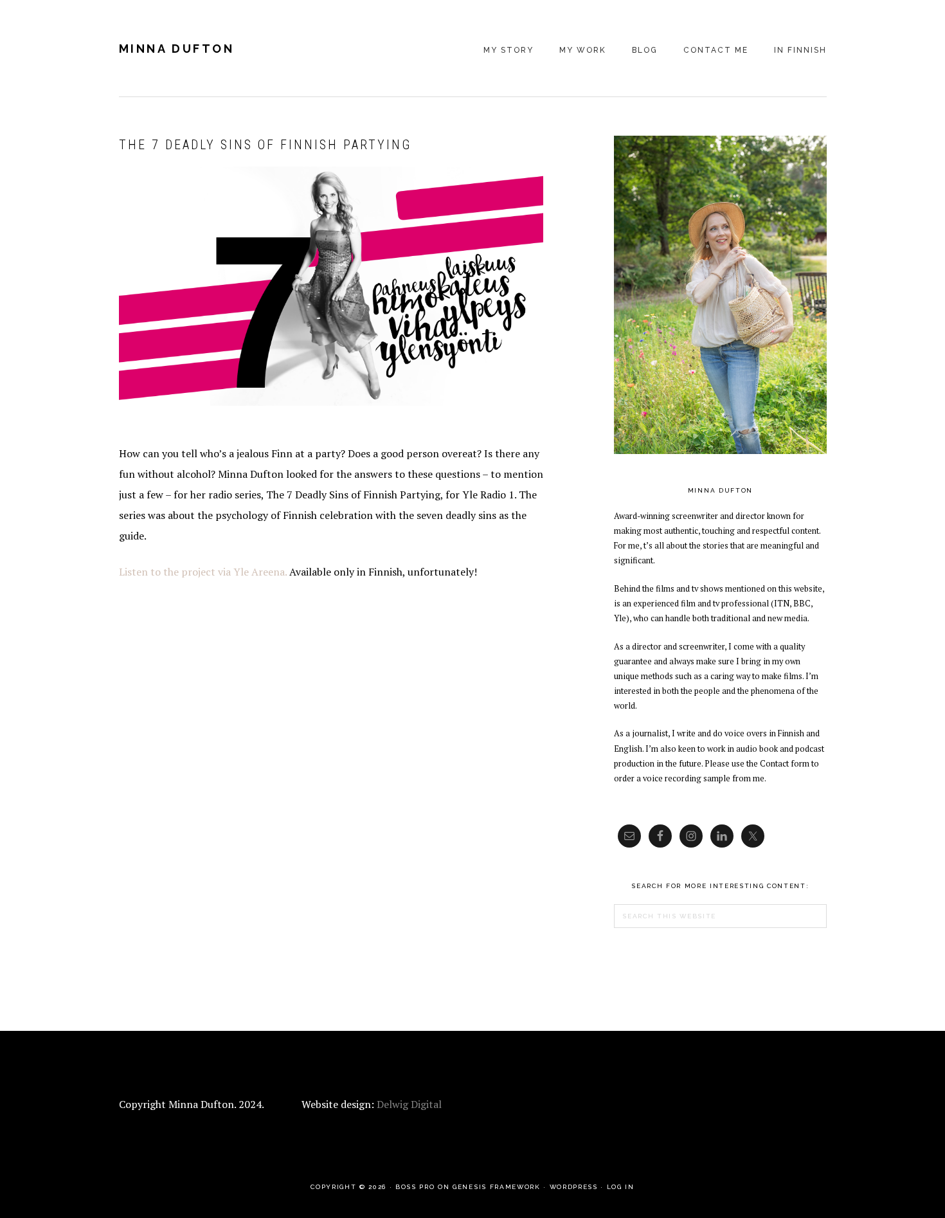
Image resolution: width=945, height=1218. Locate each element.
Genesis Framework (496, 1186)
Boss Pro (415, 1186)
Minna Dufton (177, 48)
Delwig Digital (409, 1104)
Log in (620, 1186)
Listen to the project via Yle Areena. (203, 572)
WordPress (574, 1186)
